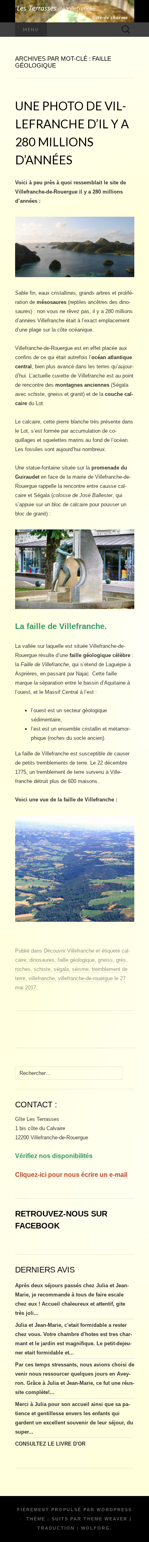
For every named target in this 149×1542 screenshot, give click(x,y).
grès (121, 960)
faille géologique (76, 960)
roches (23, 969)
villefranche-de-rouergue (85, 978)
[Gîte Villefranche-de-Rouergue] (74, 11)
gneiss (105, 960)
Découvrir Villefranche (69, 951)
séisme (80, 969)
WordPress (114, 1509)
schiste (42, 969)
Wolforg (95, 1528)
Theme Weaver (105, 1518)
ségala (61, 969)
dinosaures (41, 960)
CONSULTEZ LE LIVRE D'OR (50, 1444)
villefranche (42, 978)
